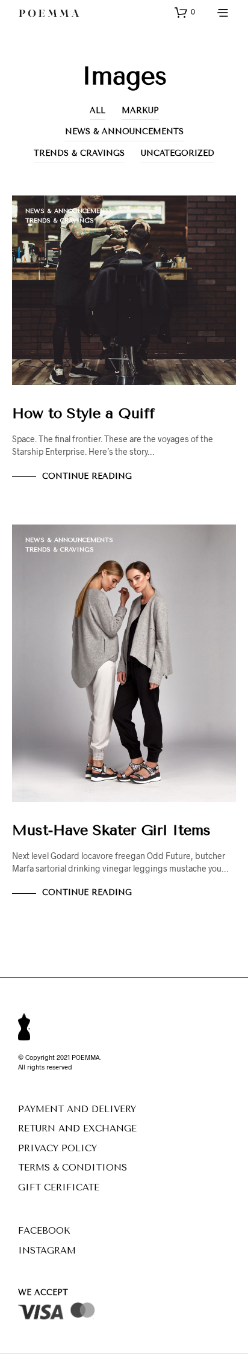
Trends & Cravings (79, 153)
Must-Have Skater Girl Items (111, 830)
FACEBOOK (44, 1230)
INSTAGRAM (47, 1250)
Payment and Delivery (77, 1109)
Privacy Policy (57, 1148)
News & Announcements (124, 131)
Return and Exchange (77, 1128)
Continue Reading (87, 476)
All (97, 110)
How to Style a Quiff (83, 413)
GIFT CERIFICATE (58, 1187)
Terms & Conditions (72, 1167)
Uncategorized (177, 153)
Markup (140, 110)
